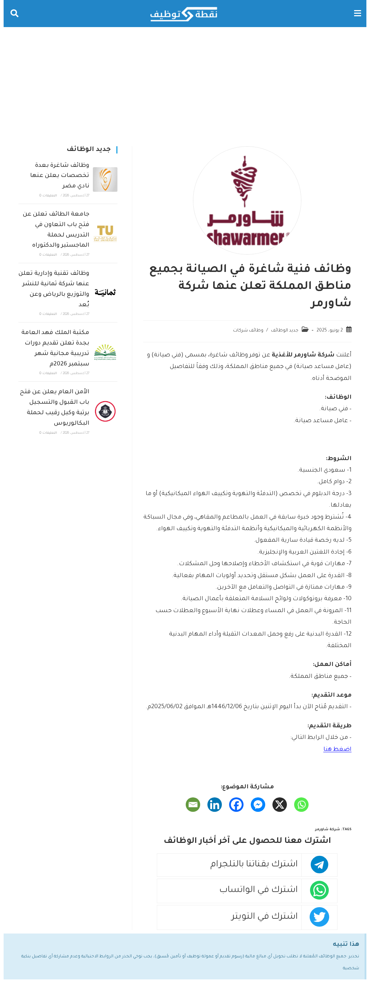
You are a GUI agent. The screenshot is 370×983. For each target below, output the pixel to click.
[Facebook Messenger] (258, 804)
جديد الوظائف (284, 330)
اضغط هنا (337, 749)
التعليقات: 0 (48, 196)
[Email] (193, 804)
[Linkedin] (214, 804)
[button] (357, 14)
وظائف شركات (248, 330)
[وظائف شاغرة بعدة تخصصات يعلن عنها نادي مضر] (105, 179)
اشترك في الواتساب (258, 891)
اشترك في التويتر (265, 917)
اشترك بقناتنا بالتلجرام (254, 865)
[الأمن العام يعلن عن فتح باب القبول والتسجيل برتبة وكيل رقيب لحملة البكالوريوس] (105, 411)
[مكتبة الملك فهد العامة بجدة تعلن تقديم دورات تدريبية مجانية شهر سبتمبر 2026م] (105, 352)
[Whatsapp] (301, 804)
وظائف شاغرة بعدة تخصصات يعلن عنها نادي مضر (59, 176)
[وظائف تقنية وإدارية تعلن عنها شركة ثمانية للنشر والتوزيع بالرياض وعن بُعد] (105, 293)
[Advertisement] (185, 81)
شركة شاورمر (327, 830)
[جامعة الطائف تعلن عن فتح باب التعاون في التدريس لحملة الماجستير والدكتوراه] (105, 233)
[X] (279, 804)
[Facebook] (236, 804)
